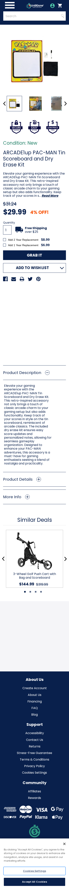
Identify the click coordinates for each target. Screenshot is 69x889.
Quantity (9, 222)
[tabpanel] (33, 559)
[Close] (64, 844)
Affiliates (34, 791)
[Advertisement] (34, 322)
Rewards (34, 798)
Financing (34, 701)
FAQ (34, 708)
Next (65, 103)
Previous (4, 103)
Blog (34, 714)
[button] (34, 372)
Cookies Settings (34, 772)
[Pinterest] (38, 279)
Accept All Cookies (34, 882)
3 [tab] (35, 592)
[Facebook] (5, 279)
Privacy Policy (34, 766)
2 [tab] (30, 592)
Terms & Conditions (34, 759)
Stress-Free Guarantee (34, 753)
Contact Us (34, 740)
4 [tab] (41, 592)
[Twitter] (30, 279)
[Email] (13, 279)
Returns (34, 746)
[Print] (22, 279)
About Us (34, 695)
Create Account (34, 688)
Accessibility (34, 733)
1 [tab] (25, 592)
